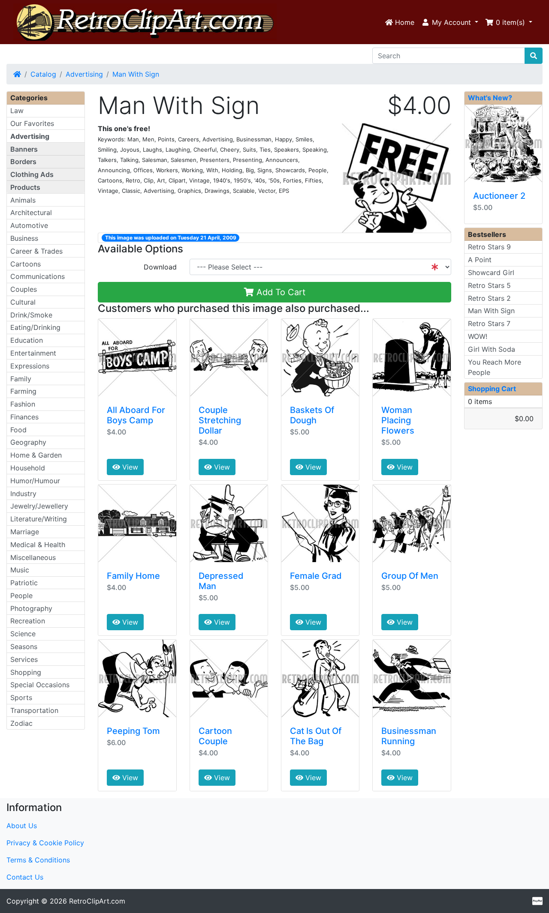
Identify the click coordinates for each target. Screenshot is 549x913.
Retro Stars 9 (489, 246)
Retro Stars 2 (489, 298)
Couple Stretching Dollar (220, 420)
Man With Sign (135, 74)
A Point (480, 259)
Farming (23, 391)
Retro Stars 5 (489, 285)
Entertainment (33, 353)
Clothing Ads (32, 174)
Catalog (43, 74)
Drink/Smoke (31, 315)
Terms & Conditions (38, 860)
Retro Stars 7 (489, 323)
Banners (24, 149)
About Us (21, 825)
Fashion (22, 404)
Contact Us (24, 877)
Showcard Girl (491, 272)
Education (26, 340)
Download (160, 267)
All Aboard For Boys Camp (136, 415)
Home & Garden (36, 455)
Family (20, 378)
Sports (21, 697)
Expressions (29, 366)
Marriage (24, 531)
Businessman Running (408, 736)
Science (23, 633)
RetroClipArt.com (97, 901)
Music (19, 570)
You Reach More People (494, 367)
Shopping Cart (492, 388)
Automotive (29, 225)
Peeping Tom (133, 731)
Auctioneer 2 (499, 196)
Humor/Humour (35, 480)
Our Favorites (32, 123)
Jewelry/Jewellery (39, 506)
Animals (23, 200)
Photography (31, 608)
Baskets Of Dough (312, 415)
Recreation (27, 621)
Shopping (25, 672)
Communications (37, 276)
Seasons (23, 646)
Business (24, 238)
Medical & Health (37, 544)
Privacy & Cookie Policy (45, 842)
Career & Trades (36, 251)
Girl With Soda (491, 349)
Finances (24, 417)
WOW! (477, 336)
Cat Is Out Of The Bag (315, 736)
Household (27, 468)
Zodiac (21, 723)
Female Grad (316, 576)
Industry (23, 493)
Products (25, 187)
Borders (23, 161)
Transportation (34, 710)
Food (18, 429)
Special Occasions (39, 684)
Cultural (23, 302)
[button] (450, 22)
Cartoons (25, 264)
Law (17, 110)
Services (24, 659)
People (21, 595)
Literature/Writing (38, 519)
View (129, 467)
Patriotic (24, 582)
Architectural (31, 212)
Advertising (84, 74)
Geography (28, 442)
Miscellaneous (33, 557)
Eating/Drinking (35, 327)
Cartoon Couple (215, 736)
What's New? (490, 97)
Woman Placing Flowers (397, 420)
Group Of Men (409, 576)
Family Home (133, 576)
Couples (23, 289)
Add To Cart (279, 292)
